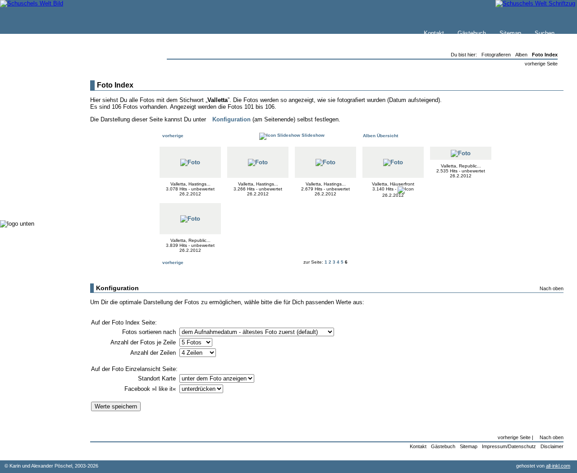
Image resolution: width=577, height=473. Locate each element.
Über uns (31, 111)
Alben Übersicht (380, 135)
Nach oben (551, 288)
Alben (521, 54)
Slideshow (312, 135)
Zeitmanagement (41, 166)
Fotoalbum (33, 202)
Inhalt (26, 120)
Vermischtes (35, 184)
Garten (28, 148)
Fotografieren (36, 157)
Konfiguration (231, 119)
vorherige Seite (541, 63)
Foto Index (545, 54)
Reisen (28, 139)
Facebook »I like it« (151, 388)
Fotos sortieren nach (150, 332)
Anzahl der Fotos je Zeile (144, 342)
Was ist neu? (36, 102)
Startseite (32, 93)
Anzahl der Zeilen (154, 352)
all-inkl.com (558, 465)
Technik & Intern (40, 193)
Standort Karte (158, 378)
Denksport (32, 175)
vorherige (172, 135)
